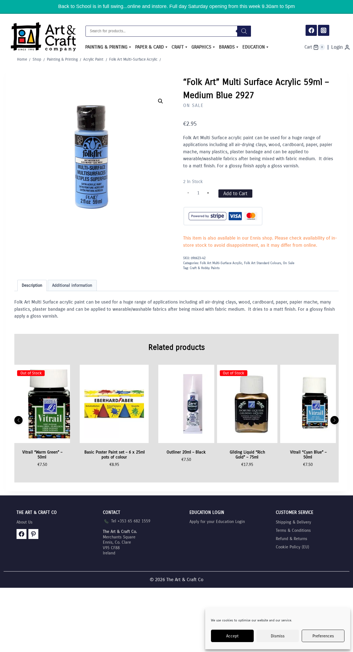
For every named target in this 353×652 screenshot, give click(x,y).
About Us (25, 522)
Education (253, 47)
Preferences (323, 636)
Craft (178, 47)
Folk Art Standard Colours (262, 263)
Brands (227, 47)
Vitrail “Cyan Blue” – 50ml (308, 455)
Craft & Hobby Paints (205, 268)
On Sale (193, 105)
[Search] (244, 31)
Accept (232, 636)
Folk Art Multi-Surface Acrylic (221, 263)
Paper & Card (149, 47)
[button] (160, 101)
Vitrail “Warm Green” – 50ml (42, 455)
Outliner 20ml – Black (186, 452)
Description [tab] (32, 285)
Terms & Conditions (293, 530)
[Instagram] (323, 30)
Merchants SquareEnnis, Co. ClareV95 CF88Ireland (120, 542)
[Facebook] (311, 30)
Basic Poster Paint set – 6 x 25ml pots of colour (114, 455)
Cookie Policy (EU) (292, 546)
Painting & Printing (106, 47)
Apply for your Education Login (217, 521)
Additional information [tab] (72, 285)
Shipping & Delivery (293, 522)
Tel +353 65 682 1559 (130, 521)
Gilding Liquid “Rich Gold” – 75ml (247, 455)
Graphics (201, 47)
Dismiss (278, 636)
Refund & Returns (291, 538)
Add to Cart (235, 193)
